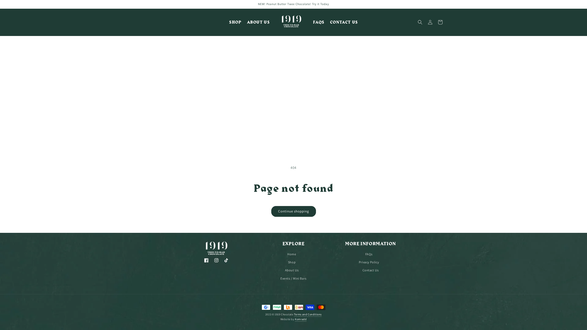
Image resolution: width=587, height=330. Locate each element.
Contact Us (371, 270)
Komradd (301, 319)
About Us (292, 270)
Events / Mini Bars (293, 278)
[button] (420, 22)
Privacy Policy (369, 262)
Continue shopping (293, 211)
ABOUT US (258, 22)
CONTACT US (344, 22)
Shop (292, 262)
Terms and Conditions (308, 314)
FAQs (368, 254)
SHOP (235, 22)
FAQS (318, 22)
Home (291, 254)
